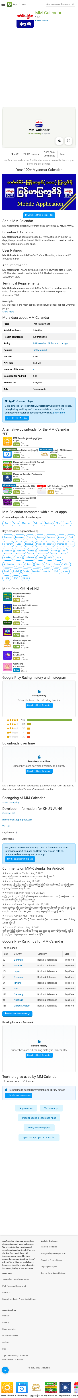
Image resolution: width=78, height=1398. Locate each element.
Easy (19, 544)
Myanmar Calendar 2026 (24, 486)
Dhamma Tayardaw (22, 640)
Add (6, 523)
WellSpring (18, 664)
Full (56, 571)
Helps (25, 578)
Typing (30, 537)
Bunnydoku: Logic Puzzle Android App (19, 1299)
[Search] (73, 4)
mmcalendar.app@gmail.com (17, 819)
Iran (16, 988)
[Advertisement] (39, 67)
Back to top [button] (71, 1371)
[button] (39, 832)
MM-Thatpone (19, 629)
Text (63, 551)
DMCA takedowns (10, 1336)
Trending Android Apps (51, 1260)
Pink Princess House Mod (14, 1286)
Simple (7, 571)
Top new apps (51, 1108)
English (48, 523)
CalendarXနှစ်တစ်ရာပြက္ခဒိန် (25, 450)
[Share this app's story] (59, 141)
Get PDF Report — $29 (17, 418)
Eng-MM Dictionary (22, 593)
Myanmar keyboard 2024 (24, 498)
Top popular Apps (49, 1266)
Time (6, 578)
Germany (18, 994)
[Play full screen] (68, 141)
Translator (20, 551)
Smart (57, 564)
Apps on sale (26, 1108)
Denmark (18, 959)
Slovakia (18, 977)
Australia (18, 1000)
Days (29, 564)
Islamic (46, 571)
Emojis (26, 571)
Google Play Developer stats (54, 1253)
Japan (17, 971)
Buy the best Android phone (53, 1273)
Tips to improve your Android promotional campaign (15, 1357)
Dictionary (8, 544)
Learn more (59, 412)
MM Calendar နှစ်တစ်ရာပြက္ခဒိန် (27, 438)
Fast (71, 537)
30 (34, 369)
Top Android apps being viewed (16, 1279)
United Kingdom (22, 1005)
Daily (50, 557)
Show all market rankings (18, 1013)
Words (31, 551)
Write (66, 564)
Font (48, 564)
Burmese (51, 537)
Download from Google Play (40, 215)
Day (16, 578)
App (67, 523)
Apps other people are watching (39, 1137)
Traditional (29, 557)
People (39, 544)
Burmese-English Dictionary (25, 605)
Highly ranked (40, 350)
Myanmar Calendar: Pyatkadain (27, 474)
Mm (58, 523)
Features (50, 544)
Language (19, 537)
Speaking (8, 557)
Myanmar (26, 523)
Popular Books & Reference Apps (39, 1118)
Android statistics (49, 1247)
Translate (8, 551)
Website (6, 826)
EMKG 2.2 (6, 1292)
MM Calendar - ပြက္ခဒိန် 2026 (60, 486)
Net (20, 564)
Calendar (38, 523)
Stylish (16, 571)
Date (38, 564)
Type (59, 557)
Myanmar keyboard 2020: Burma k (28, 462)
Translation (43, 551)
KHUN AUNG (29, 589)
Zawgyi (61, 537)
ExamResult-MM (20, 617)
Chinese (40, 537)
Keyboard (8, 537)
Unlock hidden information (39, 705)
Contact (5, 1316)
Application (9, 564)
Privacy (5, 1322)
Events (16, 523)
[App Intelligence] (5, 1370)
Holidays (29, 544)
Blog (4, 1349)
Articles (5, 1342)
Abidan (16, 652)
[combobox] (58, 4)
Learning (36, 571)
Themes (60, 544)
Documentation (9, 1329)
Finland (17, 982)
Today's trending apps (39, 1127)
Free (71, 544)
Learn (18, 557)
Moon (65, 571)
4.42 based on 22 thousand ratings (50, 343)
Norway (18, 965)
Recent (54, 551)
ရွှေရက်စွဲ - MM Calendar (61, 450)
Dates (40, 557)
